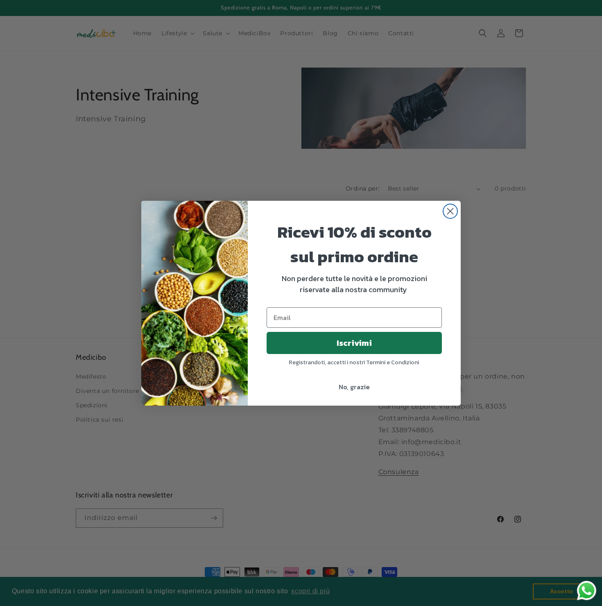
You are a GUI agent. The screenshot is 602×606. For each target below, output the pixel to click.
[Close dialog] (450, 211)
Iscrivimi (354, 343)
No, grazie (354, 387)
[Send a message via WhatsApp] (586, 590)
